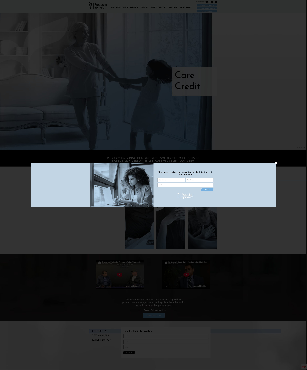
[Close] (276, 163)
